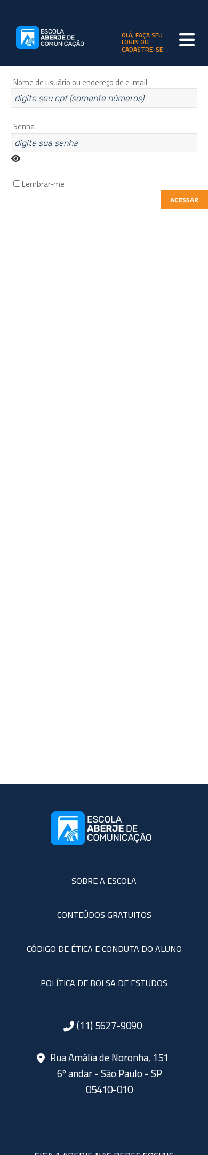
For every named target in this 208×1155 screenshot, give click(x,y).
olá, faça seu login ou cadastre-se (142, 42)
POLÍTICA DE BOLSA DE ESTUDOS (104, 983)
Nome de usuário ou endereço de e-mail (80, 82)
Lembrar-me (42, 184)
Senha (24, 126)
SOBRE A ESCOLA (104, 880)
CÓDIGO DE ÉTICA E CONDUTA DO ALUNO (104, 948)
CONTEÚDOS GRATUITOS (104, 914)
